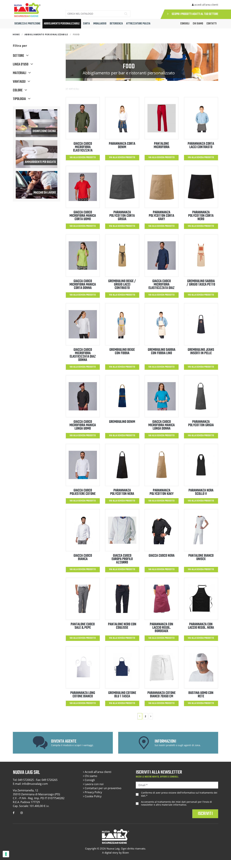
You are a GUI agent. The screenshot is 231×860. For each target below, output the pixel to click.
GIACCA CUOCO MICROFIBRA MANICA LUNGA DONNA (161, 425)
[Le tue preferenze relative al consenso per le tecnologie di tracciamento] (6, 854)
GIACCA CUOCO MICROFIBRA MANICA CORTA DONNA (83, 284)
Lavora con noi (93, 784)
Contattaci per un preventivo (102, 788)
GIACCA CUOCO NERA (162, 556)
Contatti (211, 24)
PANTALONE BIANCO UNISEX (201, 557)
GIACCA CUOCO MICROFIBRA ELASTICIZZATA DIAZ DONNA (83, 355)
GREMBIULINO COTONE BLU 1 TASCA (122, 694)
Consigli (89, 780)
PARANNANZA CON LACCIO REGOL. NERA (201, 626)
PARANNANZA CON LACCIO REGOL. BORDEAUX (161, 627)
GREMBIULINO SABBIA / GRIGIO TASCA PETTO (201, 282)
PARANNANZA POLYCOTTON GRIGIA (201, 423)
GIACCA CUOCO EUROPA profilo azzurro (122, 559)
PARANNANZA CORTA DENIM (122, 145)
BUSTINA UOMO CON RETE (200, 694)
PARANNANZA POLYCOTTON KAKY (162, 492)
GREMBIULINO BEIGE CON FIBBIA (122, 351)
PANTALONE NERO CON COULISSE (122, 626)
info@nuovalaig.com (35, 784)
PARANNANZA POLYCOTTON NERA (122, 492)
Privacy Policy (93, 792)
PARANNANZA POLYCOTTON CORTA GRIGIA (122, 215)
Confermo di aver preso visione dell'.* (179, 794)
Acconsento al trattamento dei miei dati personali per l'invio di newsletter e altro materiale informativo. (176, 803)
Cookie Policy (92, 796)
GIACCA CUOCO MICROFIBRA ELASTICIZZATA (83, 147)
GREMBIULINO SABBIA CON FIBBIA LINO (161, 351)
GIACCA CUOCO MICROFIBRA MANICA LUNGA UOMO (83, 425)
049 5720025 (26, 780)
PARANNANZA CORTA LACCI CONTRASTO (201, 145)
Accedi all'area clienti (97, 772)
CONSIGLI (184, 24)
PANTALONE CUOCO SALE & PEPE (83, 626)
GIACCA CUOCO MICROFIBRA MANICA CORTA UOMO (83, 215)
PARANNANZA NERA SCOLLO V (201, 492)
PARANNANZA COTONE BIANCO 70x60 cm (161, 694)
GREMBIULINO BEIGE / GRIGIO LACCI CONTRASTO (122, 284)
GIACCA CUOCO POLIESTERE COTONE (83, 492)
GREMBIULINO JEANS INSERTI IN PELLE (201, 351)
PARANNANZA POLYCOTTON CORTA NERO (201, 215)
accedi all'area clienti (206, 4)
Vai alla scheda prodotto (83, 157)
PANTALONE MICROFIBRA (161, 145)
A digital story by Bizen (115, 852)
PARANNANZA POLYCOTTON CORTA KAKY (161, 215)
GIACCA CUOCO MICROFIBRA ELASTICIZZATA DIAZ (161, 284)
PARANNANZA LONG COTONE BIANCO (82, 694)
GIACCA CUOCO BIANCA (83, 557)
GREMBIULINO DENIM (122, 422)
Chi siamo (198, 24)
